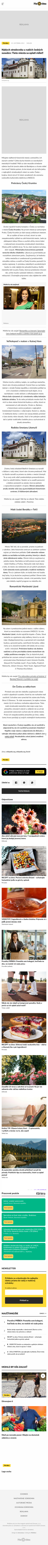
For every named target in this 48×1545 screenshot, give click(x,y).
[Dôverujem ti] (24, 1385)
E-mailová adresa (11, 1288)
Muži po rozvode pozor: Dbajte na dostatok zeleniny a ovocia (20, 1436)
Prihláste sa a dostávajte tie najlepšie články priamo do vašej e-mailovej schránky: (21, 1280)
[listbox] (39, 1313)
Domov (24, 1516)
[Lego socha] (24, 1455)
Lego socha (6, 1472)
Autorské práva (24, 1503)
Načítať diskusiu (24, 791)
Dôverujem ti (7, 1401)
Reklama (24, 1511)
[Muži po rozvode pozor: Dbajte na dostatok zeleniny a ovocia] (24, 1418)
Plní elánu (5, 43)
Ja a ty (5, 1429)
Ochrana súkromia (24, 1507)
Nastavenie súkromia (24, 1498)
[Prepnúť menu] (3, 4)
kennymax (21, 1532)
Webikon (33, 1532)
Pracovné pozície (10, 1193)
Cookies (24, 1494)
